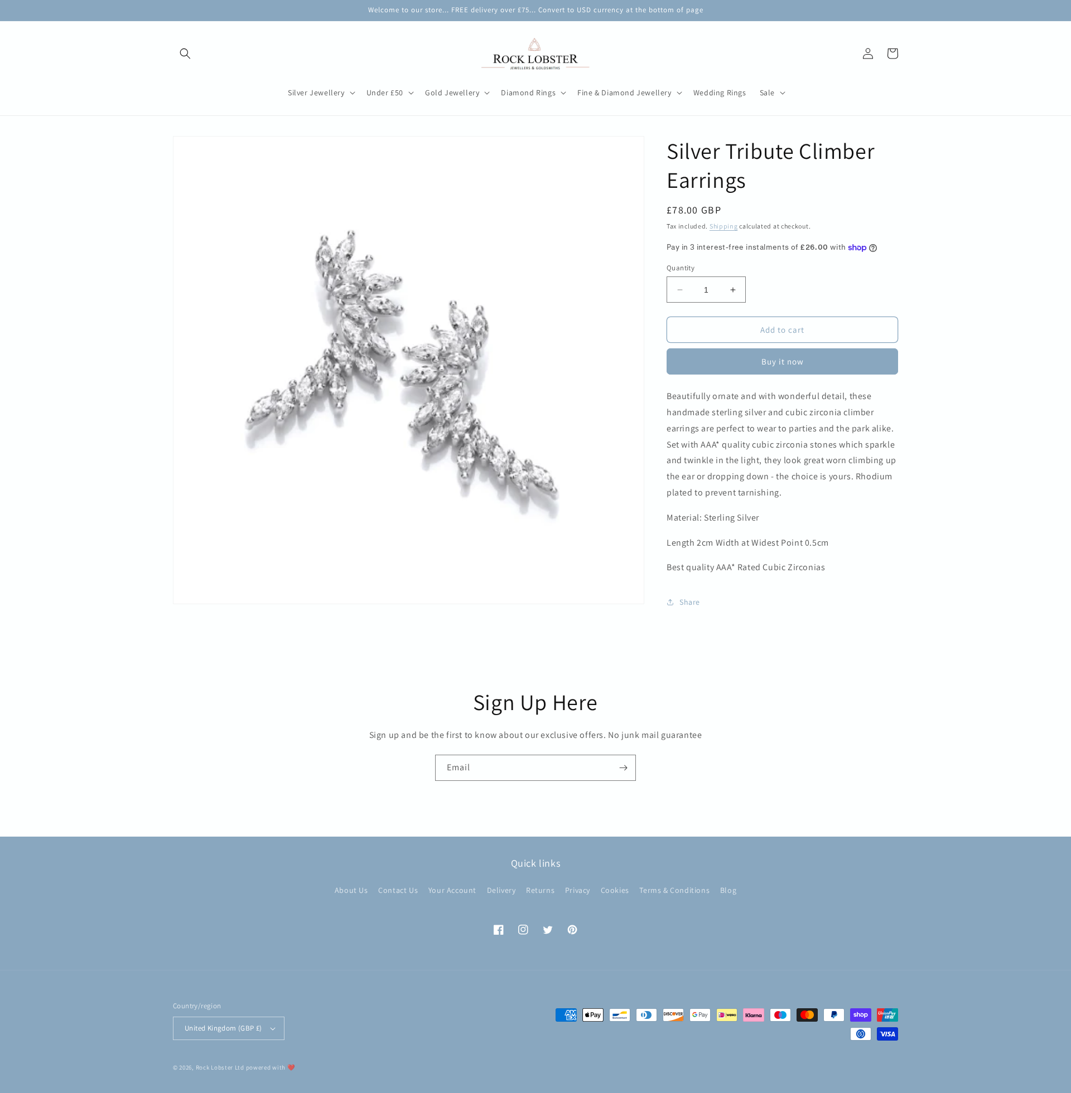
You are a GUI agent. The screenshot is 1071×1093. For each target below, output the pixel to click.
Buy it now (782, 361)
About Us (351, 890)
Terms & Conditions (674, 890)
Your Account (452, 890)
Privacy (577, 890)
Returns (540, 890)
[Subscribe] (623, 768)
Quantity (680, 268)
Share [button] (689, 602)
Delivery (501, 890)
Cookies (615, 890)
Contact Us (398, 890)
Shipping (724, 226)
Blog (728, 890)
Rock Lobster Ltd (220, 1067)
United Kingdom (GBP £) (223, 1028)
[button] (185, 53)
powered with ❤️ (271, 1067)
